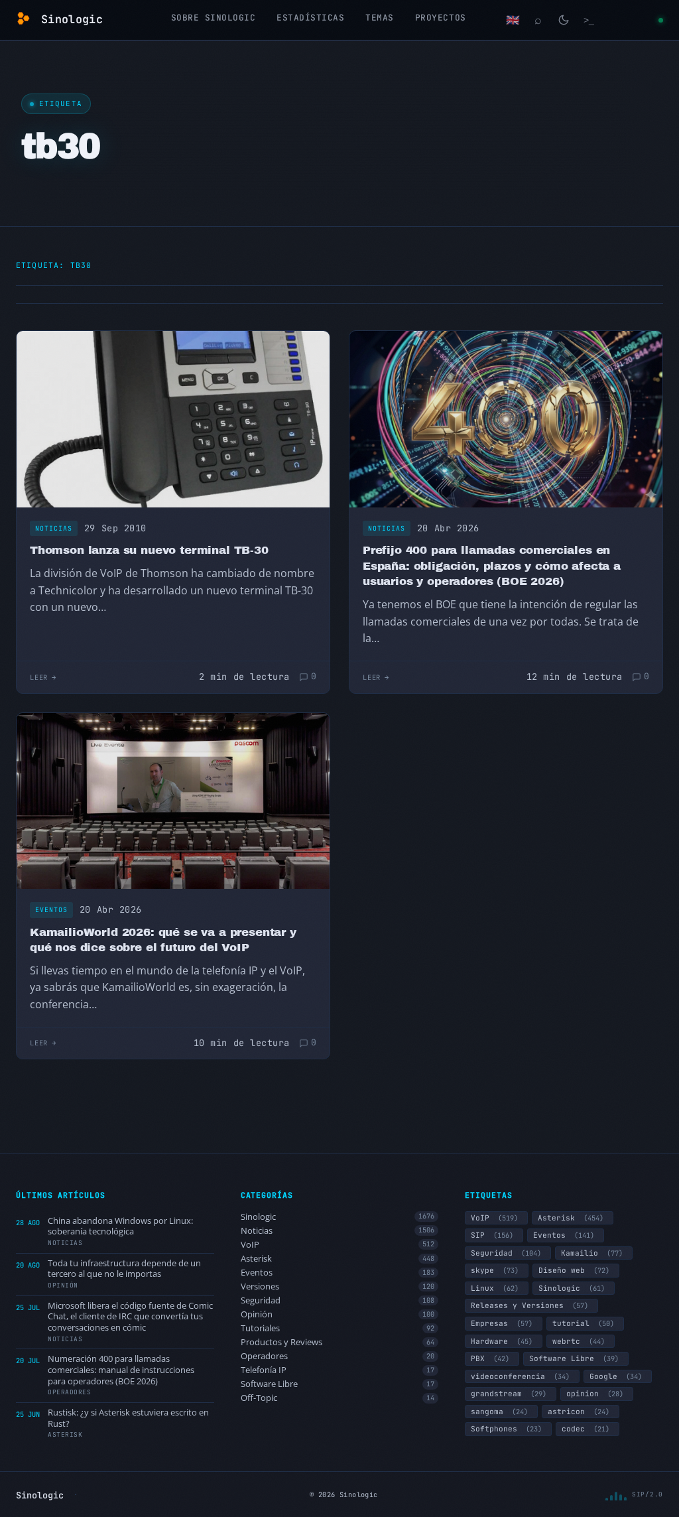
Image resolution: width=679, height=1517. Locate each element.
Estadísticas (310, 17)
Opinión (338, 1314)
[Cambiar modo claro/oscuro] (563, 20)
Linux (495, 1288)
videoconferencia (520, 1376)
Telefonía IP (338, 1370)
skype (495, 1270)
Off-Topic (338, 1398)
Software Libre (338, 1384)
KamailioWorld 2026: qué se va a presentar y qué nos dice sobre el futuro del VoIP (163, 940)
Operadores (338, 1356)
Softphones (506, 1428)
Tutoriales (338, 1328)
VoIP (338, 1244)
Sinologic (338, 1216)
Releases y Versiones (529, 1305)
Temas (379, 17)
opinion (594, 1393)
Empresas (501, 1323)
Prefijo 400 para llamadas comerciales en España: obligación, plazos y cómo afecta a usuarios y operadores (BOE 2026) (492, 566)
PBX (490, 1358)
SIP (492, 1235)
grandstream (508, 1393)
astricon (578, 1411)
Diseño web (573, 1270)
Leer (39, 677)
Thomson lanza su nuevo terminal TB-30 (149, 550)
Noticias (53, 528)
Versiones (338, 1286)
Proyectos (440, 17)
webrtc (578, 1341)
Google (615, 1376)
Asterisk (338, 1258)
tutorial (583, 1323)
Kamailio (592, 1253)
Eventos (51, 909)
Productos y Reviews (338, 1342)
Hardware (501, 1341)
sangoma (499, 1411)
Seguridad (338, 1300)
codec (585, 1428)
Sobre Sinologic (213, 17)
